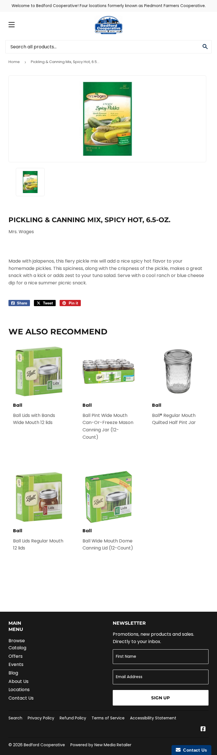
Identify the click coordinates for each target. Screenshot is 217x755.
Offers (15, 656)
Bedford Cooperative (44, 745)
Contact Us (21, 698)
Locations (19, 689)
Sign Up (160, 697)
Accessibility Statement (153, 718)
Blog (13, 673)
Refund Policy (73, 718)
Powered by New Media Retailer (100, 745)
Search (15, 718)
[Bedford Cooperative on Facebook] (203, 729)
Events (15, 664)
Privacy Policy (41, 718)
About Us (18, 681)
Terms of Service (108, 718)
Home (14, 61)
